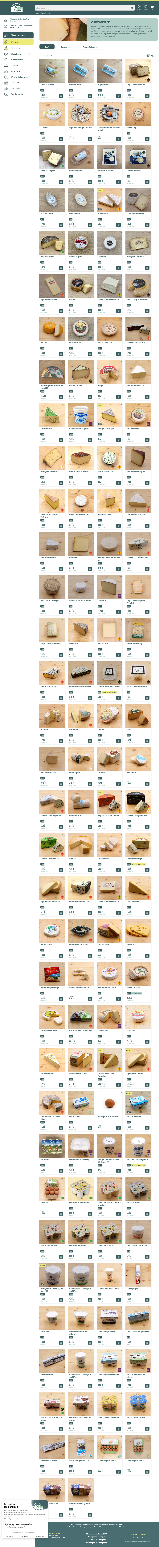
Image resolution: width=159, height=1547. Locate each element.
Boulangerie (17, 94)
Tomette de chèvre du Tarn (79, 514)
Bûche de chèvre (75, 815)
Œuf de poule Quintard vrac (108, 1116)
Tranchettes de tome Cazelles (109, 686)
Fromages (66, 47)
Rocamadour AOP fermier (107, 987)
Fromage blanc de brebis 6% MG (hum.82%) (108, 1160)
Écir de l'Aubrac (46, 944)
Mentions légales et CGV (96, 1534)
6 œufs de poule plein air (136, 1460)
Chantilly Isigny (132, 1288)
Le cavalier (44, 729)
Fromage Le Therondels (135, 256)
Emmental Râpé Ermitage (49, 987)
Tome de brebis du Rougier (79, 471)
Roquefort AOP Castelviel (136, 342)
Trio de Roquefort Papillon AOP (80, 1030)
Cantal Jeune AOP (133, 901)
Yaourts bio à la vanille (77, 1245)
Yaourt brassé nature (134, 1116)
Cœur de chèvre (103, 858)
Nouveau (15, 48)
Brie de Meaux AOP (104, 213)
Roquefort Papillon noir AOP (79, 901)
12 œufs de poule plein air (107, 1460)
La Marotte (102, 600)
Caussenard (102, 772)
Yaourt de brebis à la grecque (137, 1159)
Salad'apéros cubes (134, 170)
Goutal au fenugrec (47, 170)
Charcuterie (17, 60)
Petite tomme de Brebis (135, 213)
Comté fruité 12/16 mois (78, 1073)
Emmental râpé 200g (134, 643)
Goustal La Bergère (105, 342)
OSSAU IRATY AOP (104, 514)
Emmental (130, 944)
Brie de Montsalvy (47, 1073)
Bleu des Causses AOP (48, 686)
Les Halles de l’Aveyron (96, 1540)
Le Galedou (102, 256)
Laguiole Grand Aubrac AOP (50, 901)
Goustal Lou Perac (133, 987)
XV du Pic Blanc (74, 213)
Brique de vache (103, 84)
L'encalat (101, 729)
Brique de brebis (75, 84)
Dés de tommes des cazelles (137, 686)
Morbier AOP (73, 729)
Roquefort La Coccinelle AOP (137, 557)
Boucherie (16, 54)
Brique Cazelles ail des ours (50, 643)
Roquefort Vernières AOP (78, 944)
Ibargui (100, 385)
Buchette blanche (75, 170)
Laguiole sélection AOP (48, 299)
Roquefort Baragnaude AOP (137, 815)
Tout (47, 47)
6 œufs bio (44, 1202)
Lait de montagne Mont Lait (79, 1460)
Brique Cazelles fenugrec (136, 84)
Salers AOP (73, 557)
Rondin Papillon (74, 772)
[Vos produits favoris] (145, 7)
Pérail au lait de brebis (48, 1030)
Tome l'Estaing (103, 1030)
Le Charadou (73, 643)
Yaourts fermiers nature (136, 1417)
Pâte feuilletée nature (48, 1460)
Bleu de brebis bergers (135, 858)
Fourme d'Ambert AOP (106, 471)
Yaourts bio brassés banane (79, 1202)
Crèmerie (15, 71)
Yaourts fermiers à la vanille (108, 1417)
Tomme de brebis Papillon (136, 471)
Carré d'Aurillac (46, 428)
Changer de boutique (96, 1537)
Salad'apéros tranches (106, 170)
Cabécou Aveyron (75, 256)
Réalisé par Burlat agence (96, 1543)
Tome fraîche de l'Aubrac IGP (108, 299)
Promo (14, 42)
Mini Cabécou (131, 772)
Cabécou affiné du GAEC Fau (79, 987)
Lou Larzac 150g (133, 428)
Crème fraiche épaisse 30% (108, 1288)
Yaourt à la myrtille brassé (107, 1331)
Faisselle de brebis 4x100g (79, 1159)
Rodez (129, 729)
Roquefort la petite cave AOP (108, 815)
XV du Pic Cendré (46, 213)
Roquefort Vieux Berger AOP (50, 815)
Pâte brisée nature (47, 1374)
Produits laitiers (90, 47)
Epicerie (15, 83)
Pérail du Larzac (75, 342)
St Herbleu (44, 127)
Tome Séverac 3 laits (48, 772)
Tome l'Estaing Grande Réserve (138, 299)
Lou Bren (43, 342)
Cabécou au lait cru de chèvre (80, 600)
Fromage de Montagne (106, 428)
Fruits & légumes (19, 77)
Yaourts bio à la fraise (48, 1245)
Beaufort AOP (103, 643)
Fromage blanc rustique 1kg (79, 428)
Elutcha (72, 299)
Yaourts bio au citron (105, 1245)
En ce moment (18, 35)
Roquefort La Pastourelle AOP (80, 686)
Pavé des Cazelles (75, 385)
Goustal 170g (131, 127)
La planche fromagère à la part (80, 127)
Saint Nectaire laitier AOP (136, 514)
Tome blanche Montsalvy (135, 385)
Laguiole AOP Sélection (135, 1073)
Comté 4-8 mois (104, 944)
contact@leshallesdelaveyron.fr (138, 1541)
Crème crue (44, 1331)
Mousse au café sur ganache (79, 1503)
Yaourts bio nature (133, 1202)
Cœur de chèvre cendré (48, 557)
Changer (13, 21)
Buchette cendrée (47, 84)
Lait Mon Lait (45, 1159)
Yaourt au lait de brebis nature (109, 1374)
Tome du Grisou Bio (47, 256)
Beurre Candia (74, 1116)
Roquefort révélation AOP (49, 858)
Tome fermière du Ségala (49, 600)
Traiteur (15, 65)
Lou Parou (72, 858)
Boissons (15, 88)
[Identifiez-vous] (139, 7)
